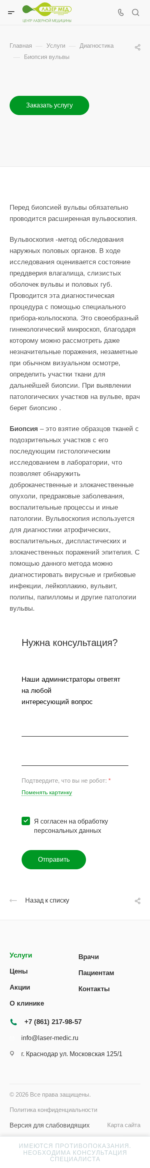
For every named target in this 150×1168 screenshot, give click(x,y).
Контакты (94, 989)
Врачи (88, 957)
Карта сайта (123, 1125)
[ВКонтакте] (14, 1073)
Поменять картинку (47, 792)
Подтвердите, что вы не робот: (66, 780)
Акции (20, 987)
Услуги (21, 955)
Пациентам (96, 973)
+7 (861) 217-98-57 (53, 1022)
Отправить (54, 859)
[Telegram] (30, 1073)
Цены (19, 971)
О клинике (27, 1003)
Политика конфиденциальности (53, 1110)
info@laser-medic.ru (49, 1037)
